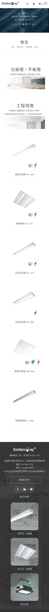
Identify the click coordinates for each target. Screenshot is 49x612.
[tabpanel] (24, 20)
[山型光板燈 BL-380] (24, 300)
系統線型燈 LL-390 (24, 421)
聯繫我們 (24, 480)
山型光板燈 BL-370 (24, 273)
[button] (27, 4)
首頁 (12, 47)
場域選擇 (29, 47)
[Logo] (10, 3)
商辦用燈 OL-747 (24, 224)
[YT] (24, 489)
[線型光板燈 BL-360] (24, 153)
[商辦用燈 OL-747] (24, 202)
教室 (36, 47)
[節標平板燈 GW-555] (24, 349)
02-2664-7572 (27, 464)
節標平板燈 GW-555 (24, 371)
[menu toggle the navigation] (45, 3)
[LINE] (31, 489)
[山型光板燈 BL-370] (24, 251)
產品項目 (20, 47)
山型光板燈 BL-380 (24, 322)
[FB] (17, 489)
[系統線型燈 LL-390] (24, 399)
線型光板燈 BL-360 (24, 174)
